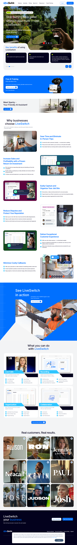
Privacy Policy (54, 537)
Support (72, 531)
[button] (66, 66)
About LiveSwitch (50, 531)
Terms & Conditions (59, 531)
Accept (59, 540)
